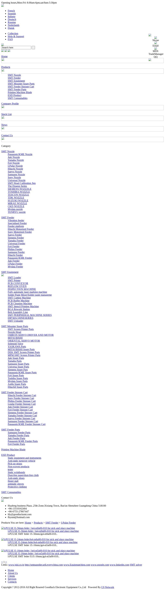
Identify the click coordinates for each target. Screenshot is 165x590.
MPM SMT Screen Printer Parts (24, 355)
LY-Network (107, 587)
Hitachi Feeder (15, 255)
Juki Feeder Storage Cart (20, 406)
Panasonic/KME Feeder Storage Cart (26, 424)
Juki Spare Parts (16, 358)
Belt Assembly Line (18, 312)
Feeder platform (16, 226)
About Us (13, 573)
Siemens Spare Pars (18, 369)
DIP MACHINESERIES (20, 318)
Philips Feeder (15, 249)
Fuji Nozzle (14, 163)
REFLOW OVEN (17, 286)
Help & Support (16, 36)
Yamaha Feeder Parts (18, 435)
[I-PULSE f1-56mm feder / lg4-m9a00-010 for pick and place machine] (38, 528)
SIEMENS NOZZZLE (19, 189)
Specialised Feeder (17, 223)
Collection (13, 33)
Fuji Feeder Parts (16, 444)
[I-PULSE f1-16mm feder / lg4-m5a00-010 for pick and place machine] (38, 550)
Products (5, 67)
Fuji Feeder (13, 246)
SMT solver (136, 564)
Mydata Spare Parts (18, 381)
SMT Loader (14, 277)
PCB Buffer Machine (18, 300)
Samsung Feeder (16, 252)
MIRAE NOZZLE (17, 203)
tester (10, 469)
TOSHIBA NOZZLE (19, 191)
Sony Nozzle (14, 177)
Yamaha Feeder (16, 240)
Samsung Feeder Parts (19, 432)
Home (4, 56)
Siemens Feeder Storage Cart (22, 412)
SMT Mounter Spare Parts (21, 83)
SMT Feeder (14, 78)
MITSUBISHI (15, 337)
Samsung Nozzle (16, 174)
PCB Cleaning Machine (20, 303)
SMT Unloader (15, 320)
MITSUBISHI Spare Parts (21, 349)
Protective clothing (17, 486)
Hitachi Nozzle (15, 168)
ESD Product (14, 95)
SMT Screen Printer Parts (21, 329)
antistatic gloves (16, 483)
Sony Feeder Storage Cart (21, 398)
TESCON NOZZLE (18, 194)
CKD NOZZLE (16, 206)
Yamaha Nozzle (16, 160)
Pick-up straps (15, 463)
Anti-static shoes (16, 478)
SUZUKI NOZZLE (18, 200)
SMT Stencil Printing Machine (23, 306)
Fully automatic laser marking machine (27, 292)
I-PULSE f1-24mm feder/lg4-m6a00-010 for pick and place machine (43, 542)
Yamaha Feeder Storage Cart (22, 415)
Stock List (6, 114)
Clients (11, 576)
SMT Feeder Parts (17, 89)
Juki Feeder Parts (16, 438)
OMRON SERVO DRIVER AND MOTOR (31, 335)
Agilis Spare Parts (17, 384)
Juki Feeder (13, 260)
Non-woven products (18, 466)
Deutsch (12, 19)
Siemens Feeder (16, 237)
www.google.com (100, 564)
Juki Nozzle (14, 157)
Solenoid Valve (15, 343)
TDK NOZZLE (16, 197)
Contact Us (7, 135)
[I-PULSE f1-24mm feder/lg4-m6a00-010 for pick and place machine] (37, 539)
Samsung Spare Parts (18, 363)
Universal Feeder (16, 243)
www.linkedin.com (119, 564)
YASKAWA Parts (17, 346)
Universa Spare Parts (18, 366)
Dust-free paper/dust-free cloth (23, 475)
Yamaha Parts (15, 361)
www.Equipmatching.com (76, 564)
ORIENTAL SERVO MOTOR (24, 340)
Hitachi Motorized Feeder (21, 229)
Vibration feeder (16, 220)
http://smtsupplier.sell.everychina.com (44, 564)
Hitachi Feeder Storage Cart (22, 395)
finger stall (13, 481)
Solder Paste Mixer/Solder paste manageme (30, 294)
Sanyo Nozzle (15, 171)
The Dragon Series (17, 186)
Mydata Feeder (15, 266)
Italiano (11, 16)
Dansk (11, 28)
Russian (12, 22)
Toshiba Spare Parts (18, 378)
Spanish (12, 13)
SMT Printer (14, 280)
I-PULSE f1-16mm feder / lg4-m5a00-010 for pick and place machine (43, 553)
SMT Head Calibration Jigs (22, 183)
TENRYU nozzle (17, 212)
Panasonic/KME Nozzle (20, 154)
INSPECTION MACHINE (22, 289)
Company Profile (10, 103)
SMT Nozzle (14, 75)
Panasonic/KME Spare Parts (22, 372)
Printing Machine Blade (20, 92)
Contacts (12, 581)
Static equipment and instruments (24, 457)
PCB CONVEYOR (18, 283)
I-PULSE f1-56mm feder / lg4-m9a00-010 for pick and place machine (43, 531)
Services (12, 578)
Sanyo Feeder (15, 234)
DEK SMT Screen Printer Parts (24, 352)
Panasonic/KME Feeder (20, 258)
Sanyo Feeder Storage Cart (21, 418)
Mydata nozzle (15, 209)
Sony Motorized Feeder (20, 232)
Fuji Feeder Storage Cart (20, 409)
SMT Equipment (16, 80)
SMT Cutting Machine (19, 297)
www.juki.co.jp (16, 564)
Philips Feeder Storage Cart (22, 401)
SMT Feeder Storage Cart (21, 86)
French (11, 10)
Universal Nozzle (16, 180)
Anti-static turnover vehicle (21, 460)
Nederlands (13, 25)
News (4, 124)
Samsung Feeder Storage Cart (23, 421)
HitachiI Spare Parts (18, 387)
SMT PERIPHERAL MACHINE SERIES (30, 315)
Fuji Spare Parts (16, 375)
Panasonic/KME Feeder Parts (23, 441)
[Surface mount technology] (2, 45)
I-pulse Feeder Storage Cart (22, 404)
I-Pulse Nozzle (15, 165)
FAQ (10, 39)
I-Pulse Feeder (15, 263)
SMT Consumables (17, 98)
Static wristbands (16, 472)
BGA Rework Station (19, 309)
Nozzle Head (14, 332)
